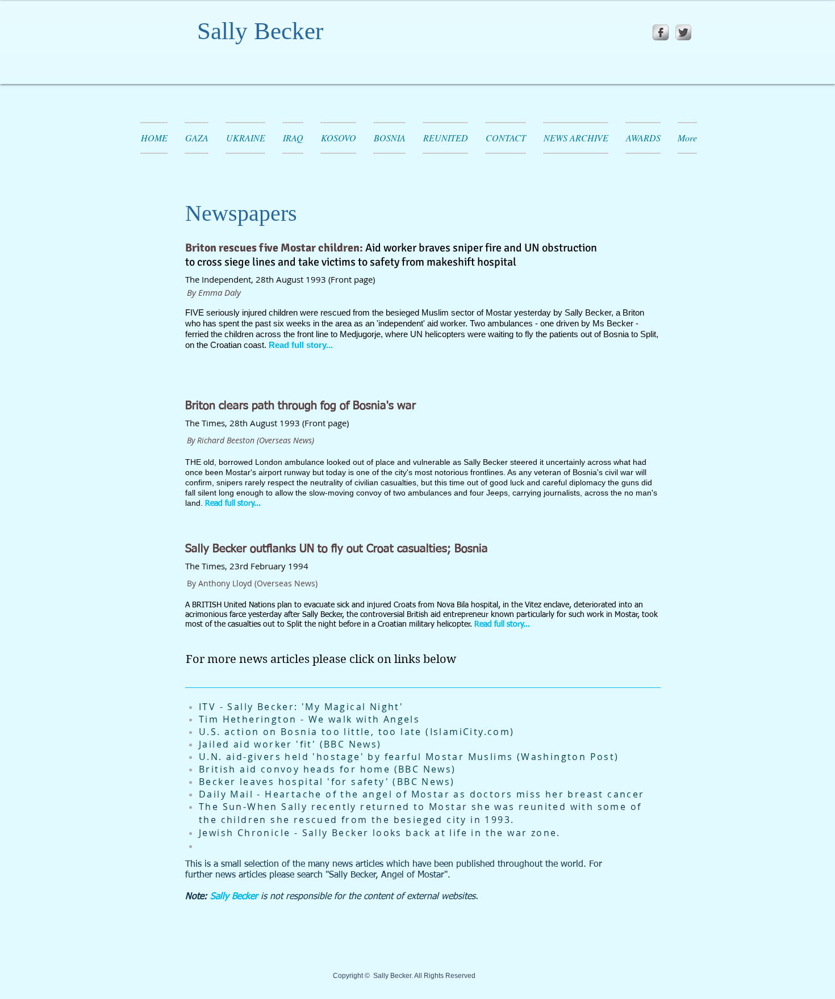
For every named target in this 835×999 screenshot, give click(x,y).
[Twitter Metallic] (683, 32)
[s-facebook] (661, 32)
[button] (445, 138)
